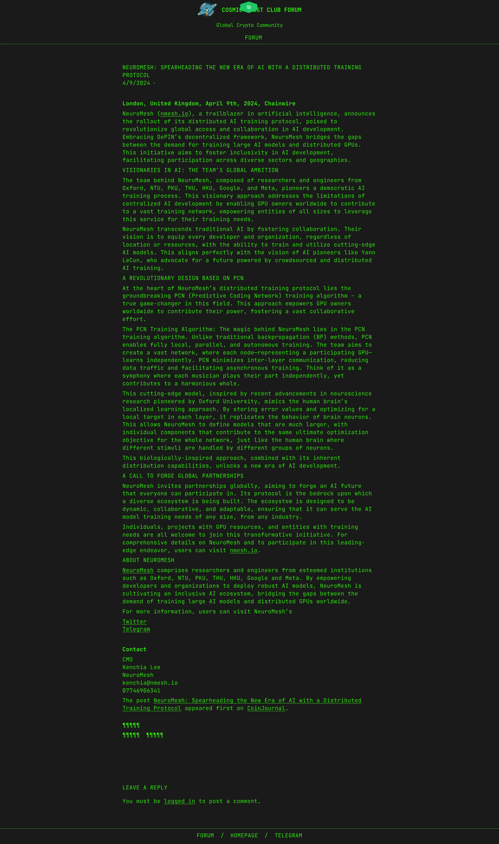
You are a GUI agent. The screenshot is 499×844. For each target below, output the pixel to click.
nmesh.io (174, 113)
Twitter (134, 621)
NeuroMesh (138, 570)
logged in (179, 801)
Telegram (136, 629)
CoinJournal (266, 708)
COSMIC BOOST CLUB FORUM (261, 10)
